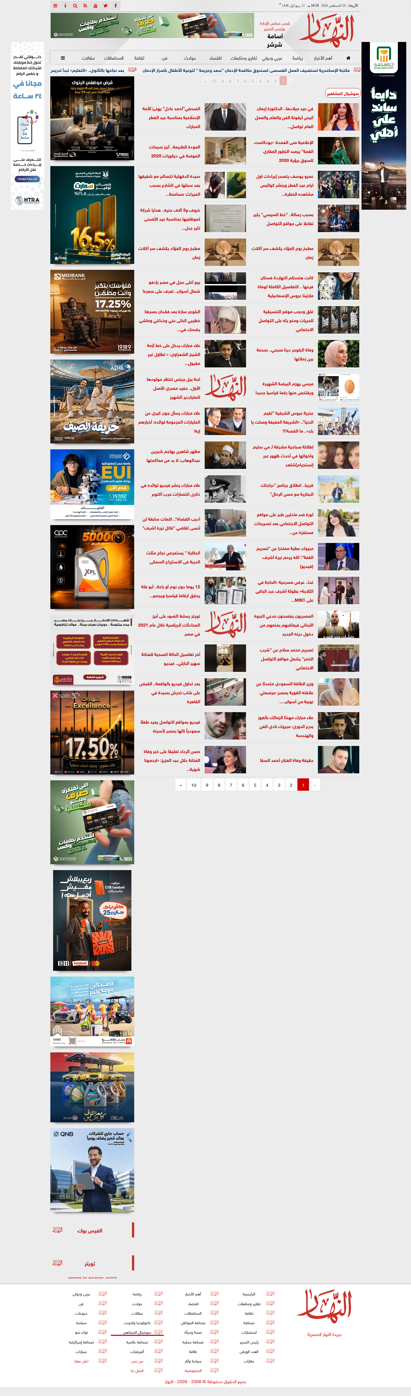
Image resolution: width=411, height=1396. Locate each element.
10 (213, 80)
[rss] (85, 5)
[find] (75, 5)
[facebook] (115, 5)
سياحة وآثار (193, 1360)
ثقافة (139, 57)
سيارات (81, 1350)
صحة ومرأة (193, 1331)
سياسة (81, 1322)
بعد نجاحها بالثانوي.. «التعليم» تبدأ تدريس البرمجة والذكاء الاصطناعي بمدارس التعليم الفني (131, 69)
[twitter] (105, 5)
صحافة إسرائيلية (81, 1341)
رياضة (297, 57)
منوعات (81, 1312)
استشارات (248, 1331)
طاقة (193, 1350)
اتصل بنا (137, 1369)
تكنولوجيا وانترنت (137, 1322)
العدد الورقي (249, 1350)
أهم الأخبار (323, 57)
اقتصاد (215, 57)
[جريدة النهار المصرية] (152, 25)
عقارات (249, 1360)
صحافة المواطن (193, 1322)
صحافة (249, 1322)
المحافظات (113, 57)
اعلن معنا (81, 1360)
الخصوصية (193, 1369)
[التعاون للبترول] (92, 567)
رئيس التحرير (248, 1341)
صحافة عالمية (137, 1341)
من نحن (137, 1360)
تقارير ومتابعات (244, 57)
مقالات (88, 57)
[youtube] (95, 5)
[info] (65, 5)
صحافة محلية (193, 1341)
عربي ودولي (272, 57)
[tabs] (55, 5)
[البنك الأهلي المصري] (27, 126)
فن (164, 57)
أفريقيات (137, 1350)
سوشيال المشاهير (343, 92)
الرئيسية (249, 1293)
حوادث (190, 57)
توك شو (81, 1331)
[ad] (92, 118)
